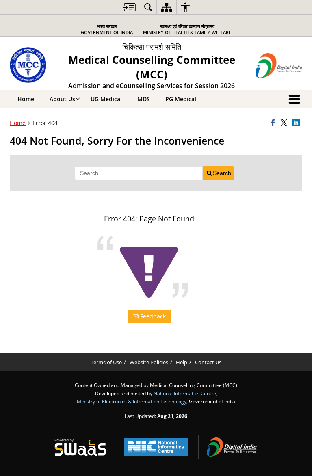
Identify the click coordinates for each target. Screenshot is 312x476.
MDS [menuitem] (143, 99)
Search (222, 173)
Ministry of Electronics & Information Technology (131, 401)
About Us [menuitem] (62, 99)
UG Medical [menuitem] (106, 99)
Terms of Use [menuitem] (106, 362)
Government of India (107, 29)
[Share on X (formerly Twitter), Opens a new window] (285, 123)
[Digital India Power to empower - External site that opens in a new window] (231, 447)
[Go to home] (29, 65)
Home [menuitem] (25, 99)
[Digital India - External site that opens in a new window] (279, 65)
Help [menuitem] (181, 362)
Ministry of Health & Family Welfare (187, 29)
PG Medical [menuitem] (180, 99)
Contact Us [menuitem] (208, 362)
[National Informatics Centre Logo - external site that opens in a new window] (156, 447)
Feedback (152, 316)
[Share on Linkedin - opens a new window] (297, 123)
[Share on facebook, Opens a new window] (274, 123)
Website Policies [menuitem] (149, 362)
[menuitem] (129, 7)
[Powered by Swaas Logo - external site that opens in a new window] (80, 447)
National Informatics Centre (185, 393)
